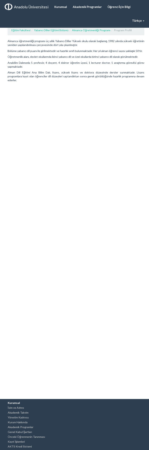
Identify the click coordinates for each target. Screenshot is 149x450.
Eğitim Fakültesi (20, 30)
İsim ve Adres (16, 407)
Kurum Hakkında (18, 422)
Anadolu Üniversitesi (31, 7)
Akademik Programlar (20, 427)
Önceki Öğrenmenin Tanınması (26, 436)
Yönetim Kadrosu (18, 417)
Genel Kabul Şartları (20, 432)
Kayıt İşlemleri (16, 441)
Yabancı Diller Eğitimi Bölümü (51, 30)
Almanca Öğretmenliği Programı (91, 30)
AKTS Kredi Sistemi (20, 446)
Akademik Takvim (18, 412)
